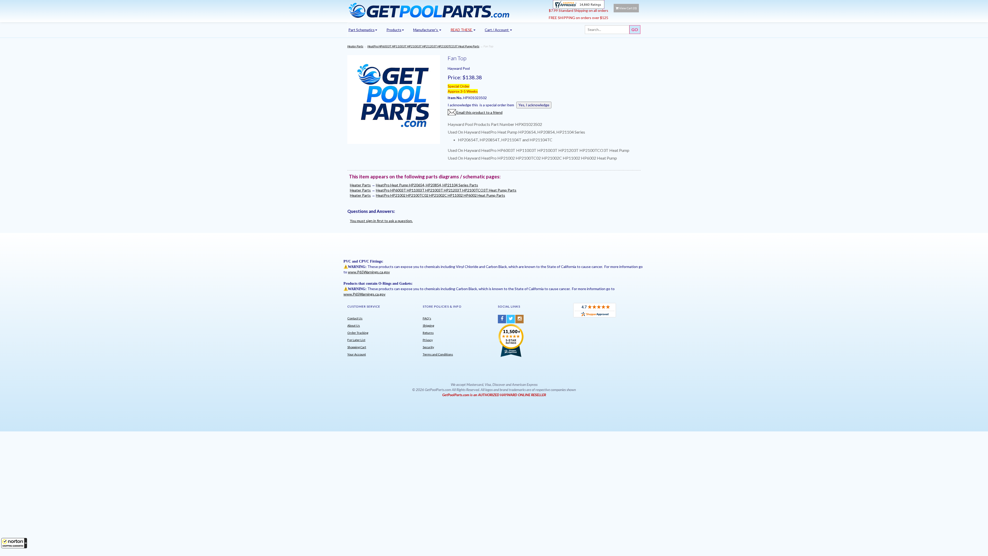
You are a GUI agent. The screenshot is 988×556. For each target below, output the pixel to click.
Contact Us (355, 318)
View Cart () (628, 8)
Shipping (428, 325)
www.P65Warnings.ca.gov (369, 272)
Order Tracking (357, 333)
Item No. (455, 97)
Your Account (356, 354)
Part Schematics (361, 30)
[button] (14, 543)
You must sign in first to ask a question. (381, 221)
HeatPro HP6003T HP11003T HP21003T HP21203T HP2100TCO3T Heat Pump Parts (423, 46)
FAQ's (427, 318)
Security (428, 347)
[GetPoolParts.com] (446, 10)
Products (393, 30)
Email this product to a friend (479, 112)
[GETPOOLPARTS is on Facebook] (502, 319)
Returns (428, 333)
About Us (353, 325)
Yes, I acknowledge (533, 105)
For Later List (356, 340)
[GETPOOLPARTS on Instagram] (519, 319)
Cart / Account (497, 30)
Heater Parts (355, 46)
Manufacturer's (426, 30)
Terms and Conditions (438, 354)
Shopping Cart (356, 347)
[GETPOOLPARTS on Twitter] (511, 319)
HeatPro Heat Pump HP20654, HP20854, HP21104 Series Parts (427, 185)
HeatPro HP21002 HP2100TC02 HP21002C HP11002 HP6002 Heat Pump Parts (440, 195)
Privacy (428, 340)
